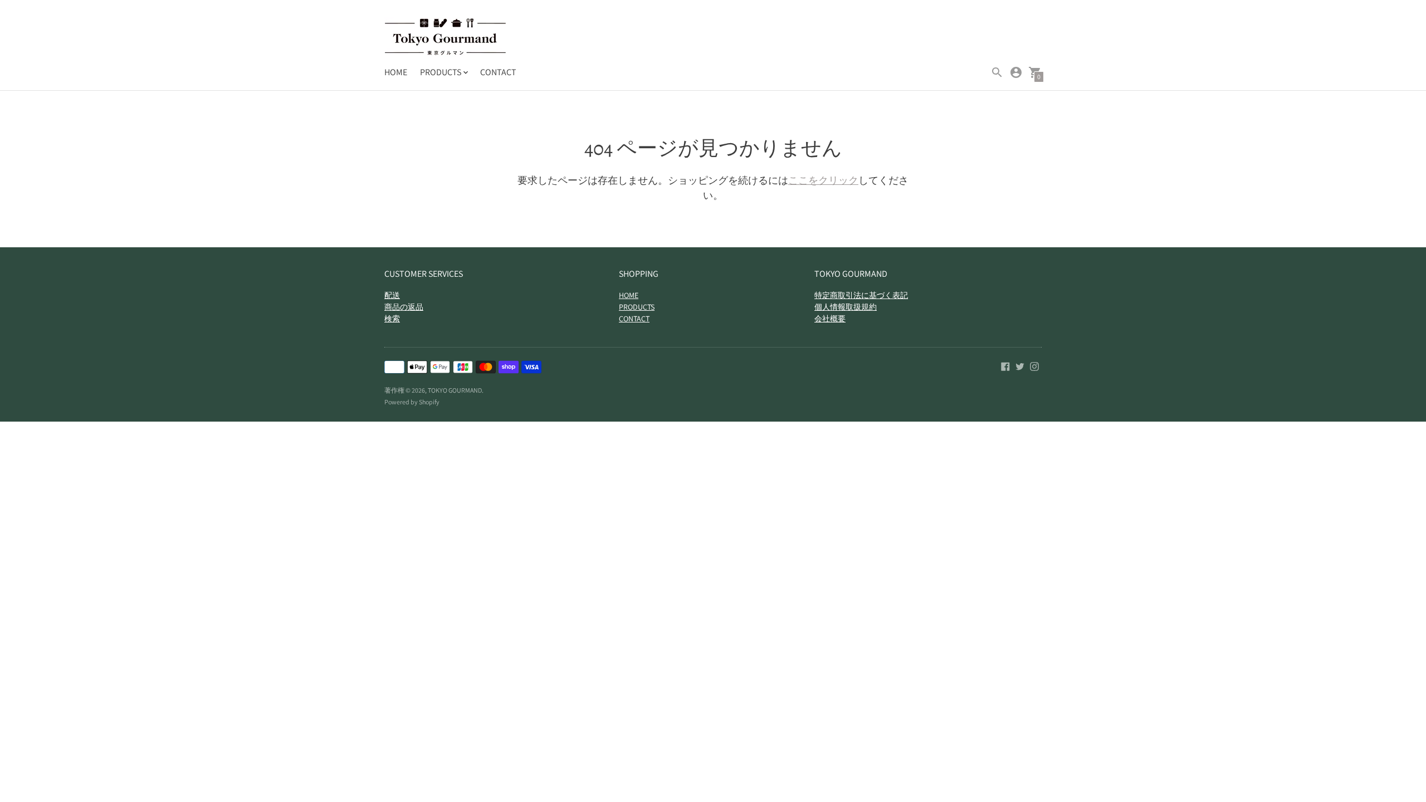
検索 (392, 319)
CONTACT (498, 72)
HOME (395, 72)
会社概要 (830, 319)
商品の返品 (403, 307)
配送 (392, 295)
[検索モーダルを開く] (997, 72)
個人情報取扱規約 (845, 307)
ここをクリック (823, 180)
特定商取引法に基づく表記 (861, 295)
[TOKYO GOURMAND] (445, 38)
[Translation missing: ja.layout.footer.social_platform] (1005, 365)
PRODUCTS (637, 307)
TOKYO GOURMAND (455, 390)
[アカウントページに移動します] (1016, 72)
